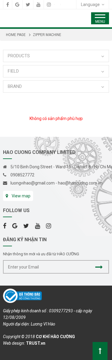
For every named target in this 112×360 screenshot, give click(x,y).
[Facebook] (7, 4)
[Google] (17, 4)
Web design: (14, 343)
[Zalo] (57, 4)
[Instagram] (49, 4)
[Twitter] (28, 4)
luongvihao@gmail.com (32, 183)
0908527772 (22, 174)
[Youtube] (38, 4)
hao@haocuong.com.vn (80, 183)
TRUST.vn (35, 343)
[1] (99, 267)
